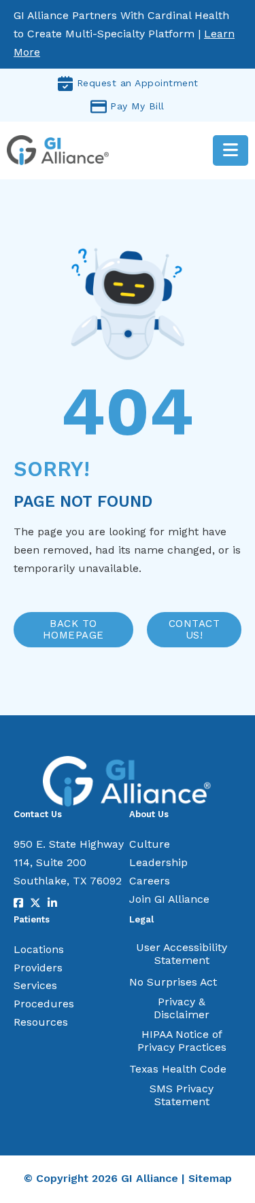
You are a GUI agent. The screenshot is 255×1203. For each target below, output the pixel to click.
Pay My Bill (137, 106)
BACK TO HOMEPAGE (73, 629)
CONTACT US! (194, 629)
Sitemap (210, 1178)
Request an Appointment (138, 82)
